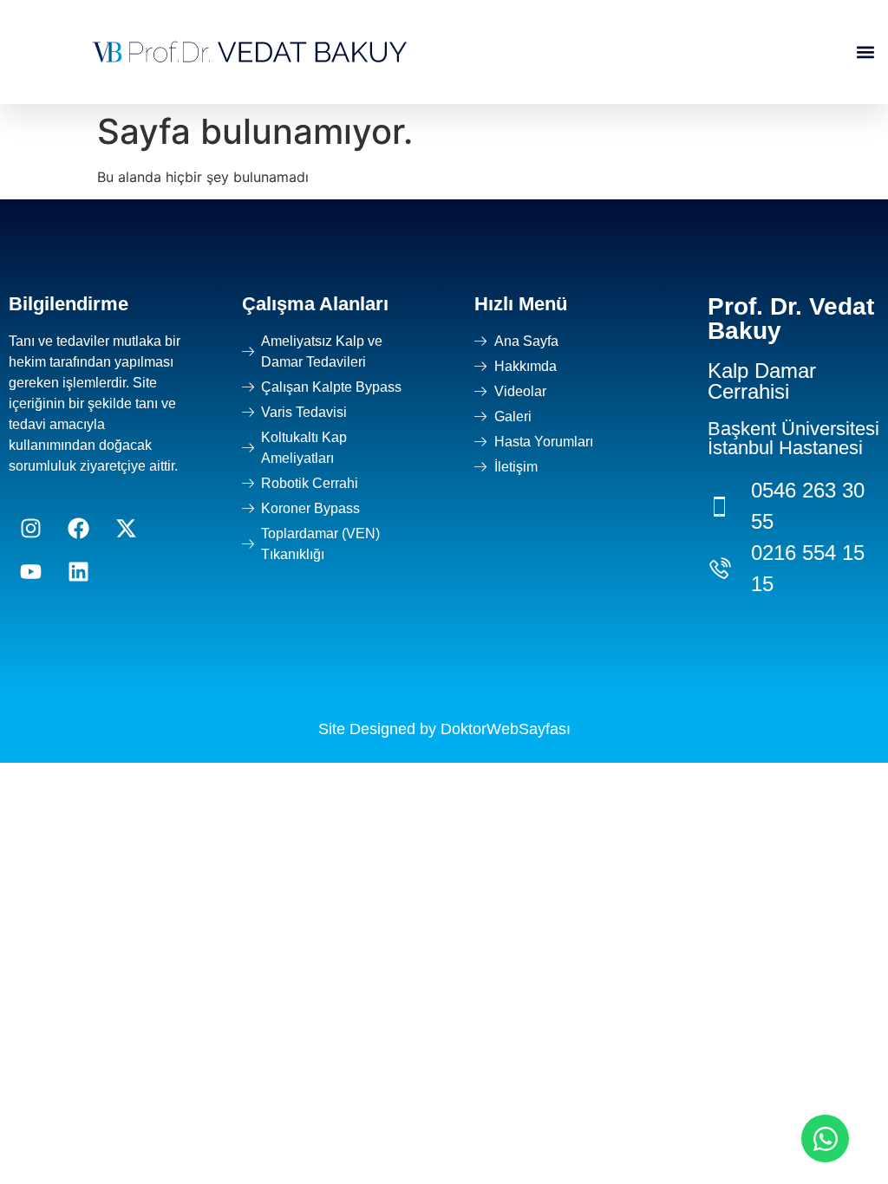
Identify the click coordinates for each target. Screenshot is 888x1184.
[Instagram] (30, 528)
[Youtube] (30, 572)
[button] (865, 52)
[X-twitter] (125, 528)
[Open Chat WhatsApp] (825, 1138)
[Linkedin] (78, 572)
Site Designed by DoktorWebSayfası (444, 729)
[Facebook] (78, 528)
